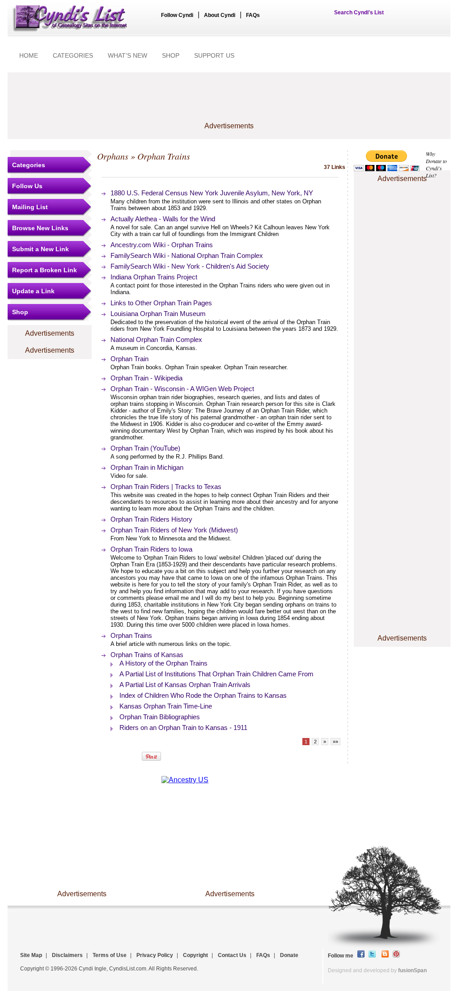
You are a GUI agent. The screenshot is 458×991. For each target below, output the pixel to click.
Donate (289, 955)
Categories (28, 165)
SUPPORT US (214, 55)
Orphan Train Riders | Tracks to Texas (165, 486)
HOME (28, 55)
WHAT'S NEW (127, 55)
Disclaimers (67, 955)
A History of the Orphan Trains (163, 663)
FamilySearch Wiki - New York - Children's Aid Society (189, 266)
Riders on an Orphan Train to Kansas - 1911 (183, 727)
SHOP (170, 55)
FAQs (253, 15)
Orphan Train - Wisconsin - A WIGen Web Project (182, 388)
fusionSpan (412, 970)
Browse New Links (40, 228)
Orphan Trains (131, 635)
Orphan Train (129, 359)
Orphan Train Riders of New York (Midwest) (174, 530)
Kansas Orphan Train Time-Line (165, 706)
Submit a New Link (40, 249)
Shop (20, 312)
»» (335, 741)
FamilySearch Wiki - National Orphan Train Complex (186, 255)
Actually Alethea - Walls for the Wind (162, 219)
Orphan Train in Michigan (146, 467)
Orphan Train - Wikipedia (146, 378)
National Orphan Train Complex (156, 339)
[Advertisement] (402, 212)
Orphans (112, 156)
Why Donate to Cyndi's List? (436, 164)
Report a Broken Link (44, 270)
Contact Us (232, 955)
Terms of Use (110, 955)
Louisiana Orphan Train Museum (158, 313)
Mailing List (30, 207)
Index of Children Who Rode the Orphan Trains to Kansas (203, 695)
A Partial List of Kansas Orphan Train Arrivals (184, 684)
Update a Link (33, 291)
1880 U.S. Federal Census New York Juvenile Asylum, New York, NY (211, 193)
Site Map (31, 955)
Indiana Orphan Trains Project (153, 277)
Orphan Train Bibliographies (159, 717)
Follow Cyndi (177, 15)
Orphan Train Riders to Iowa (151, 549)
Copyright (195, 955)
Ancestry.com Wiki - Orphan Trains (161, 245)
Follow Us (27, 186)
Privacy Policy (154, 955)
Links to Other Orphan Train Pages (161, 303)
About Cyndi (219, 15)
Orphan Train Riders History (151, 519)
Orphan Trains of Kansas (146, 654)
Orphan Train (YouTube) (145, 448)
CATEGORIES (73, 55)
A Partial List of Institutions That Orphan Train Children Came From (216, 674)
